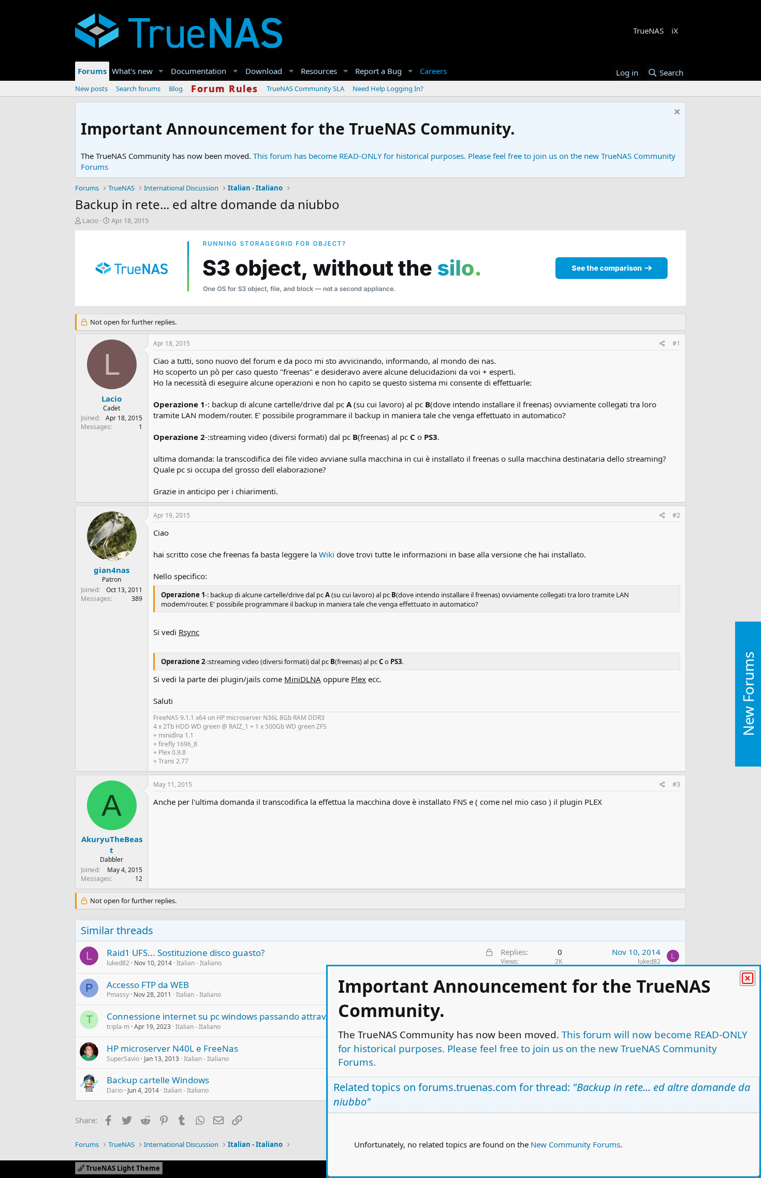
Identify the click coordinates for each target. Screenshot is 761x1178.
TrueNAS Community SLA (305, 88)
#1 (676, 343)
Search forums (138, 88)
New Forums (748, 694)
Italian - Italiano (199, 963)
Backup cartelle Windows (158, 1080)
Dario (115, 1090)
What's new (132, 71)
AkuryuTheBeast (111, 844)
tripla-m (118, 1026)
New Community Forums (575, 1144)
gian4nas (111, 570)
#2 (676, 515)
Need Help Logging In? (388, 88)
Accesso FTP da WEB (148, 985)
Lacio (90, 220)
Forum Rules (224, 88)
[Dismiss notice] (675, 113)
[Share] (662, 344)
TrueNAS (648, 30)
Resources (319, 71)
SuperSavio (123, 1058)
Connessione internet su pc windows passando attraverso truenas (243, 1016)
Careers (433, 71)
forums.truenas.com (467, 1087)
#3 (676, 784)
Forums (92, 71)
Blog (176, 88)
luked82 (118, 963)
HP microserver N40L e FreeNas (172, 1048)
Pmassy (118, 994)
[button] (161, 71)
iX (674, 30)
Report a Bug (378, 71)
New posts (91, 88)
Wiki (326, 554)
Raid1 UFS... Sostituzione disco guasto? (186, 953)
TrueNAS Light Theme (122, 1168)
